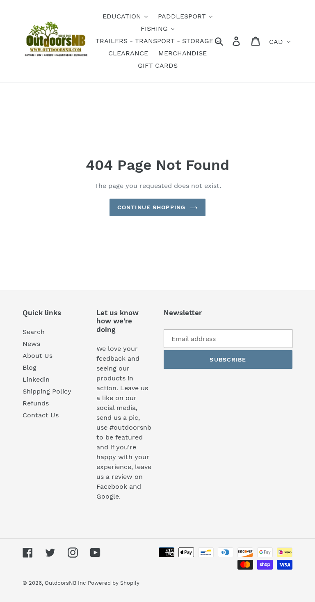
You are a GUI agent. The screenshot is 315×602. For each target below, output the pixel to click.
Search (34, 332)
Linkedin (36, 379)
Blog (30, 367)
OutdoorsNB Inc (65, 583)
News (31, 344)
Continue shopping (151, 207)
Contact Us (41, 415)
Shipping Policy (47, 391)
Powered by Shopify (113, 583)
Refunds (36, 403)
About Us (37, 355)
